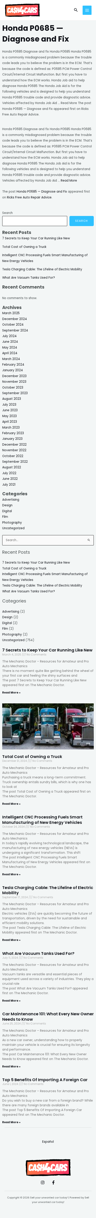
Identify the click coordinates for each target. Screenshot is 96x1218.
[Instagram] (43, 1182)
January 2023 (12, 439)
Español (48, 1142)
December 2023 (14, 376)
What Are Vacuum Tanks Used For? (28, 278)
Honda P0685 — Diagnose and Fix (42, 191)
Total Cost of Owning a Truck (24, 247)
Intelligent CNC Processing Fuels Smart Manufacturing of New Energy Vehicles (42, 819)
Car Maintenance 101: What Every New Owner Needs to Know (48, 1016)
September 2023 (15, 393)
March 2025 (11, 313)
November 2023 (14, 382)
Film (5, 517)
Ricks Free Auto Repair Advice (29, 197)
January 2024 (12, 370)
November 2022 (14, 450)
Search (7, 213)
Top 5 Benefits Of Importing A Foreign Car (45, 1079)
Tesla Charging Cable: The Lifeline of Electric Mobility (42, 269)
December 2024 (14, 319)
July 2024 (9, 336)
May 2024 (9, 347)
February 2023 (13, 433)
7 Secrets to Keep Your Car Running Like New (36, 238)
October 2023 (12, 387)
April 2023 (9, 422)
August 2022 (11, 467)
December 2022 (14, 444)
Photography (12, 522)
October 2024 (13, 324)
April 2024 (9, 353)
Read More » (11, 692)
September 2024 (15, 330)
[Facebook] (53, 1182)
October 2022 (12, 456)
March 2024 (11, 359)
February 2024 (13, 364)
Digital (7, 511)
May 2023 (9, 416)
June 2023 (10, 410)
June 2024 (10, 342)
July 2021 (8, 484)
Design (7, 505)
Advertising (10, 500)
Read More (69, 180)
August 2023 (11, 399)
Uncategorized (13, 528)
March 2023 (11, 427)
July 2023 (9, 404)
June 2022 (10, 479)
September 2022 (15, 462)
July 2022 (9, 473)
